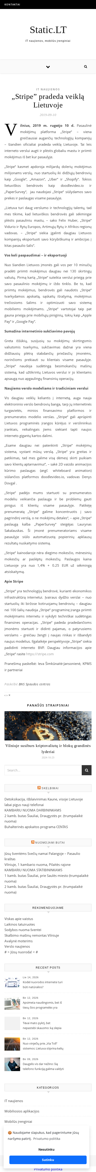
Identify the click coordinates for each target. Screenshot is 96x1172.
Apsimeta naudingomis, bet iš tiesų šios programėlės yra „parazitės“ (42, 1005)
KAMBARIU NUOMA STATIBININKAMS (33, 870)
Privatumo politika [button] (46, 1138)
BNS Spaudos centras (34, 684)
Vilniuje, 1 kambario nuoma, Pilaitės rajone (37, 864)
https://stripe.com (40, 654)
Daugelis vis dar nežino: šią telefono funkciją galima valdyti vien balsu (43, 1067)
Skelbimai (50, 788)
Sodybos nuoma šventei (22, 929)
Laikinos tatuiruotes (19, 924)
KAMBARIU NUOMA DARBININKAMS (32, 810)
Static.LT (48, 30)
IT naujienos (48, 89)
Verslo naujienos (17, 946)
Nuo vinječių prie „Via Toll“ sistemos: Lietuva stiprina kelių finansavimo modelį (43, 1046)
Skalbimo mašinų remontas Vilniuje (31, 935)
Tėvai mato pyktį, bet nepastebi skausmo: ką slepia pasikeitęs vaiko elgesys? (42, 1026)
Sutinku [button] (48, 1160)
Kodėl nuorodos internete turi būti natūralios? (43, 984)
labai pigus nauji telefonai (24, 804)
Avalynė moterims (18, 941)
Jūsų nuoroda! (21, 952)
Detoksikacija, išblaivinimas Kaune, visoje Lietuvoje (43, 799)
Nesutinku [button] (46, 1149)
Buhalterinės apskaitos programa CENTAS (36, 826)
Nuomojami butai (50, 842)
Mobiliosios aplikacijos (21, 1111)
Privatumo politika (48, 1169)
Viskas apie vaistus (18, 918)
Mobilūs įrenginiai (18, 1121)
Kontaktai (12, 4)
